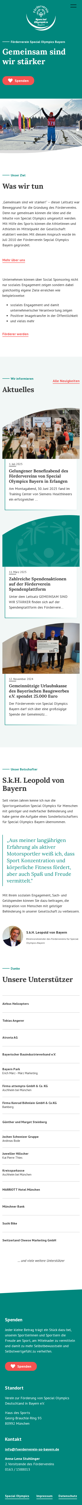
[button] (77, 125)
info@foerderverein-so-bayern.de (32, 1449)
